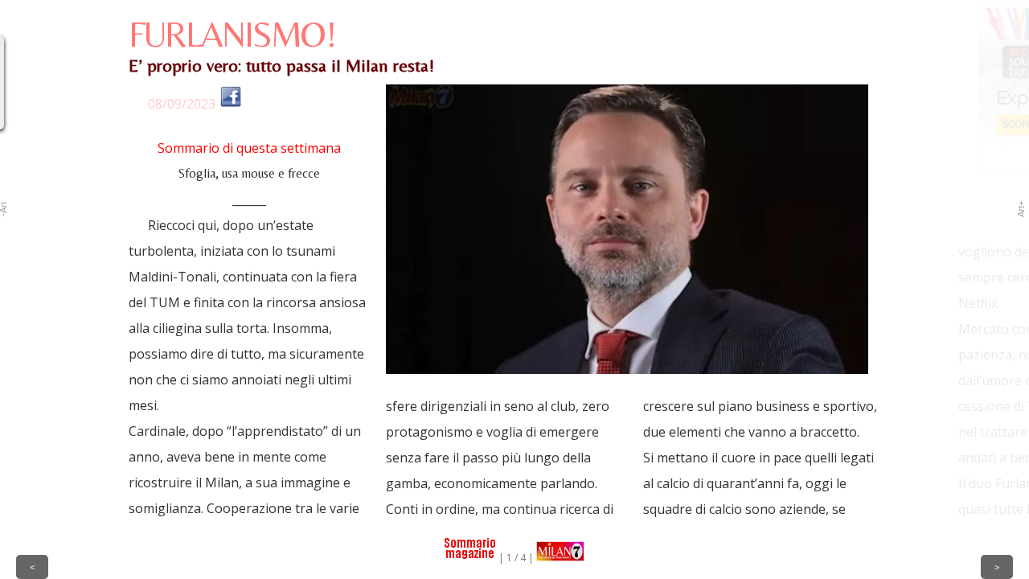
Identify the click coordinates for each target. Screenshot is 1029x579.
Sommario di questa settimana (249, 148)
